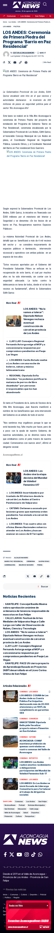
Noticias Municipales (36, 805)
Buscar (44, 586)
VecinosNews (9, 805)
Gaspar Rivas (44, 561)
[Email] (14, 62)
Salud (25, 812)
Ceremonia (31, 561)
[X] (12, 854)
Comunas (11, 16)
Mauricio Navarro (26, 565)
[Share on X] (9, 62)
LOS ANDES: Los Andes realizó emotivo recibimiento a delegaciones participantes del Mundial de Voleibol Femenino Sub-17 (35, 768)
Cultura (19, 816)
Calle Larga (34, 809)
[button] (45, 4)
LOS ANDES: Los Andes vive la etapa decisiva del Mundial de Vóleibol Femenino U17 (35, 477)
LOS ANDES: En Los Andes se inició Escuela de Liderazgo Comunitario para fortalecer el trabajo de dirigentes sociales (35, 789)
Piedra (39, 565)
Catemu (32, 737)
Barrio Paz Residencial (13, 561)
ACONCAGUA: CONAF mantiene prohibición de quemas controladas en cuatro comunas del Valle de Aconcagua (35, 746)
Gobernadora (9, 565)
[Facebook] (5, 854)
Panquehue (29, 816)
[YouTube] (19, 854)
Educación (22, 809)
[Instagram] (27, 854)
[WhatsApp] (40, 854)
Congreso (33, 719)
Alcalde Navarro (21, 558)
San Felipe (40, 16)
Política (17, 27)
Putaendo (8, 816)
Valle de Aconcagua (12, 812)
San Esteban (9, 809)
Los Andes (25, 16)
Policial (22, 805)
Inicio (5, 22)
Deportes (33, 758)
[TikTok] (33, 854)
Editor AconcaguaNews (23, 53)
